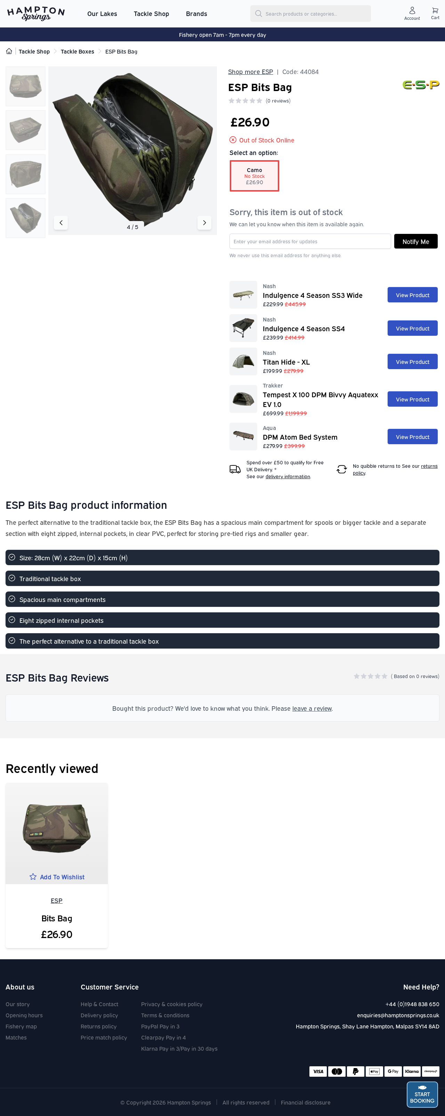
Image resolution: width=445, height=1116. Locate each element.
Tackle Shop (151, 13)
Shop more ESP (250, 71)
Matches (16, 1037)
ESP (57, 900)
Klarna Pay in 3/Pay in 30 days (179, 1048)
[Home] (9, 51)
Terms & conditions (165, 1015)
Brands (196, 13)
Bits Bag (56, 917)
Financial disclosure (306, 1102)
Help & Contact (99, 1004)
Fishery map (21, 1026)
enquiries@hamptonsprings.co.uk (398, 1015)
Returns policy (99, 1026)
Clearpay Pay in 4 (163, 1037)
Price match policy (104, 1037)
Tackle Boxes (77, 51)
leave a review (312, 708)
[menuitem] (102, 13)
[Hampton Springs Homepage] (36, 13)
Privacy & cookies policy (172, 1004)
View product (412, 295)
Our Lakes (102, 13)
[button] (204, 223)
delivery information (288, 476)
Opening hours (24, 1015)
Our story (18, 1004)
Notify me (416, 241)
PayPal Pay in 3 (160, 1026)
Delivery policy (99, 1015)
